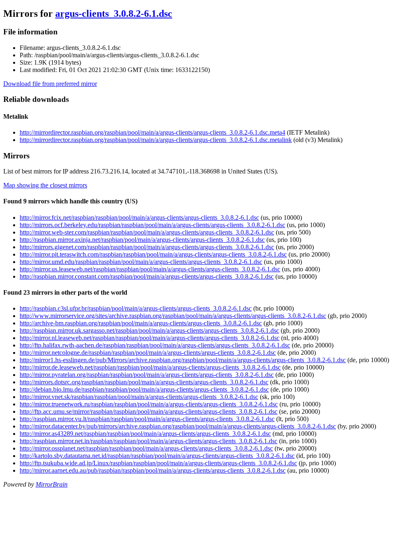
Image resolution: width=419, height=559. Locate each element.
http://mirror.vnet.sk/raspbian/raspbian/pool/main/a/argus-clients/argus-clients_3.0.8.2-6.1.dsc (139, 396)
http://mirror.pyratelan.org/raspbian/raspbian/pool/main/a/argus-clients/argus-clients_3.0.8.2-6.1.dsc (147, 374)
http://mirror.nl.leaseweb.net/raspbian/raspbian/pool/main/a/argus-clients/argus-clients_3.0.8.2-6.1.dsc (149, 337)
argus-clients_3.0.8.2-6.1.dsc (113, 13)
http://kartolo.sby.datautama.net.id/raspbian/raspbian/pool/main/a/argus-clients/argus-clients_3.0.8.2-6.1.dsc (157, 455)
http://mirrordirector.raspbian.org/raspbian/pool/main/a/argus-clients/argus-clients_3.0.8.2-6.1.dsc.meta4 (152, 132)
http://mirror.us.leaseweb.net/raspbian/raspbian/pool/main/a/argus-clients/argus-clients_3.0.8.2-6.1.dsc (150, 269)
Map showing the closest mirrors (45, 185)
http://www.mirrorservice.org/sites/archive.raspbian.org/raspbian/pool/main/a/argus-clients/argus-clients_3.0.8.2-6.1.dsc (173, 315)
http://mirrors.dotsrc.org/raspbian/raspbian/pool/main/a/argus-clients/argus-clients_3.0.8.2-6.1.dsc (144, 382)
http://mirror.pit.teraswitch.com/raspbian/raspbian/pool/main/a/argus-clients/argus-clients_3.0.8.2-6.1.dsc (153, 254)
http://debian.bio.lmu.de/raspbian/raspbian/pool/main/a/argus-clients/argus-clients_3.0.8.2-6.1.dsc (144, 389)
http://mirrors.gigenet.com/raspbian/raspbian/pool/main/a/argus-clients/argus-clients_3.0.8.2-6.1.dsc (147, 246)
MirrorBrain (52, 484)
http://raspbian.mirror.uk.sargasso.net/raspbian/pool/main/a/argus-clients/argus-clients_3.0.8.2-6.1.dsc (149, 330)
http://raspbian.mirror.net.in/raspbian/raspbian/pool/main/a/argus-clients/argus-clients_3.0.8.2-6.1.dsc (148, 440)
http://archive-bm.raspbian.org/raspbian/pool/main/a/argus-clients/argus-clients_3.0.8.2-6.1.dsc (141, 323)
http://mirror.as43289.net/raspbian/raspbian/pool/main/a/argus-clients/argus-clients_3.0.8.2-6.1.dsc (145, 433)
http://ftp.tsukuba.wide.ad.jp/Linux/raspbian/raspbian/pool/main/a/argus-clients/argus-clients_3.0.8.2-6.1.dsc (158, 463)
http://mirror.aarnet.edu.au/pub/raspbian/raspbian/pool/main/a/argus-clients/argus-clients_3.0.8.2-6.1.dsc (153, 470)
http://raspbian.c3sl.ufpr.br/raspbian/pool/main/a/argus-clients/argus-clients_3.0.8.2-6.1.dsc (136, 308)
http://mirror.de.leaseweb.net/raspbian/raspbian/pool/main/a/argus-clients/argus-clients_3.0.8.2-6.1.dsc (150, 367)
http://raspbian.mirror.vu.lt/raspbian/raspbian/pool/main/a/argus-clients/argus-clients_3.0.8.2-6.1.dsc (147, 418)
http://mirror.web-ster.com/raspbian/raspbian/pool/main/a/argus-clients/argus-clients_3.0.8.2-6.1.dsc (147, 232)
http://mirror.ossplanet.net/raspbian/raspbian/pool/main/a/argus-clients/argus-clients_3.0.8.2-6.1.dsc (146, 448)
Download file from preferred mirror (50, 83)
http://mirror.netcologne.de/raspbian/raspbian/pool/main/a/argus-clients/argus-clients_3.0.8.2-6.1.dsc (148, 352)
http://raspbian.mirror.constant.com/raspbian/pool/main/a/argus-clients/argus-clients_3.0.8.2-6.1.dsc (147, 276)
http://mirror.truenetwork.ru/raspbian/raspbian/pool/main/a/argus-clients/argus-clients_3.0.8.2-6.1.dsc (149, 404)
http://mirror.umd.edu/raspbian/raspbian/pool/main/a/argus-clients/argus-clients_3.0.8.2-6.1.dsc (141, 261)
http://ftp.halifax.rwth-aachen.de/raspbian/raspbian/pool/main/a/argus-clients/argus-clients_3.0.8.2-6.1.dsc (155, 345)
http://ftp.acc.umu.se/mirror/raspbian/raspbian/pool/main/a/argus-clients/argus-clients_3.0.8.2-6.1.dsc (148, 411)
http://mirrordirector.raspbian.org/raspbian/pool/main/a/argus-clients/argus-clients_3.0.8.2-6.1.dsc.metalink (156, 139)
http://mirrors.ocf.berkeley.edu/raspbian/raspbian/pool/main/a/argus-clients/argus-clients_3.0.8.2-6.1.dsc (152, 224)
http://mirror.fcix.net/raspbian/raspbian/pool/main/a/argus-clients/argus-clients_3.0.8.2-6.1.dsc (139, 217)
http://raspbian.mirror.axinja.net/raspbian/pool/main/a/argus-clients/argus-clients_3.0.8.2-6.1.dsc (142, 239)
